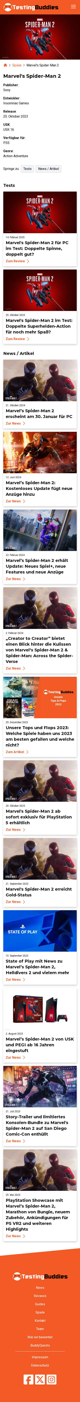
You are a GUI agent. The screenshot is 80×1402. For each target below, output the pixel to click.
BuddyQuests (40, 1345)
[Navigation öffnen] (73, 6)
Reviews (40, 1296)
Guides (40, 1304)
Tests (27, 169)
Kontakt (40, 1321)
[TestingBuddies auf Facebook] (28, 1380)
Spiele (17, 65)
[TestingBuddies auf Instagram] (51, 1380)
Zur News (13, 423)
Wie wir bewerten (40, 1337)
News (40, 1288)
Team (40, 1329)
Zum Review (15, 261)
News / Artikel (48, 169)
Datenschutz (40, 1365)
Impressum (40, 1357)
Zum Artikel (15, 752)
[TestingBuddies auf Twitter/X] (40, 1380)
